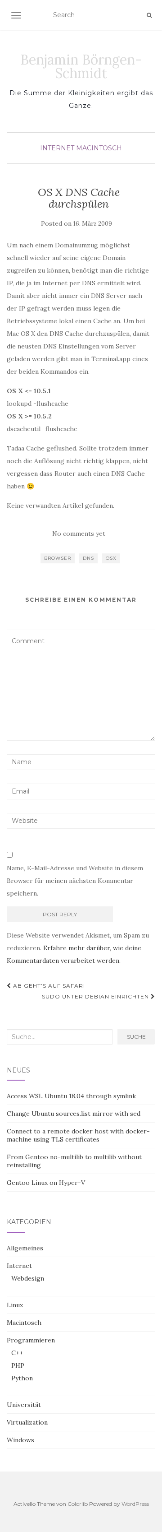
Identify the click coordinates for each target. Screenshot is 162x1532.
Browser (57, 558)
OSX (111, 558)
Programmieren (31, 1340)
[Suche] (149, 15)
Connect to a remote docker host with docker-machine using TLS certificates (78, 1135)
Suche (136, 1036)
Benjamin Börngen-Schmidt (81, 66)
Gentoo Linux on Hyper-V (46, 1183)
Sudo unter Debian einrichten (96, 996)
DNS (88, 558)
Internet (57, 148)
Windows (20, 1440)
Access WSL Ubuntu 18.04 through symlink (71, 1096)
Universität (24, 1405)
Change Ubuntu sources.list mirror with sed (73, 1114)
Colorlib (78, 1503)
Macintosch (99, 148)
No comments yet (78, 533)
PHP (17, 1365)
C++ (17, 1353)
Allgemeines (25, 1248)
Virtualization (27, 1422)
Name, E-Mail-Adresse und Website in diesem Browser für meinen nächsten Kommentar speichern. (75, 880)
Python (22, 1378)
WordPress (135, 1503)
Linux (15, 1305)
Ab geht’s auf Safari (48, 985)
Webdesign (27, 1278)
